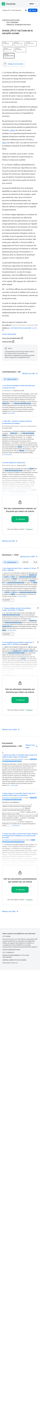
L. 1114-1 (12, 130)
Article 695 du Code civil (10, 963)
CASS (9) (25, 562)
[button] (20, 334)
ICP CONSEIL (7, 936)
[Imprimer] (26, 10)
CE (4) (35, 562)
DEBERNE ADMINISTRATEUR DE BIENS (14, 960)
